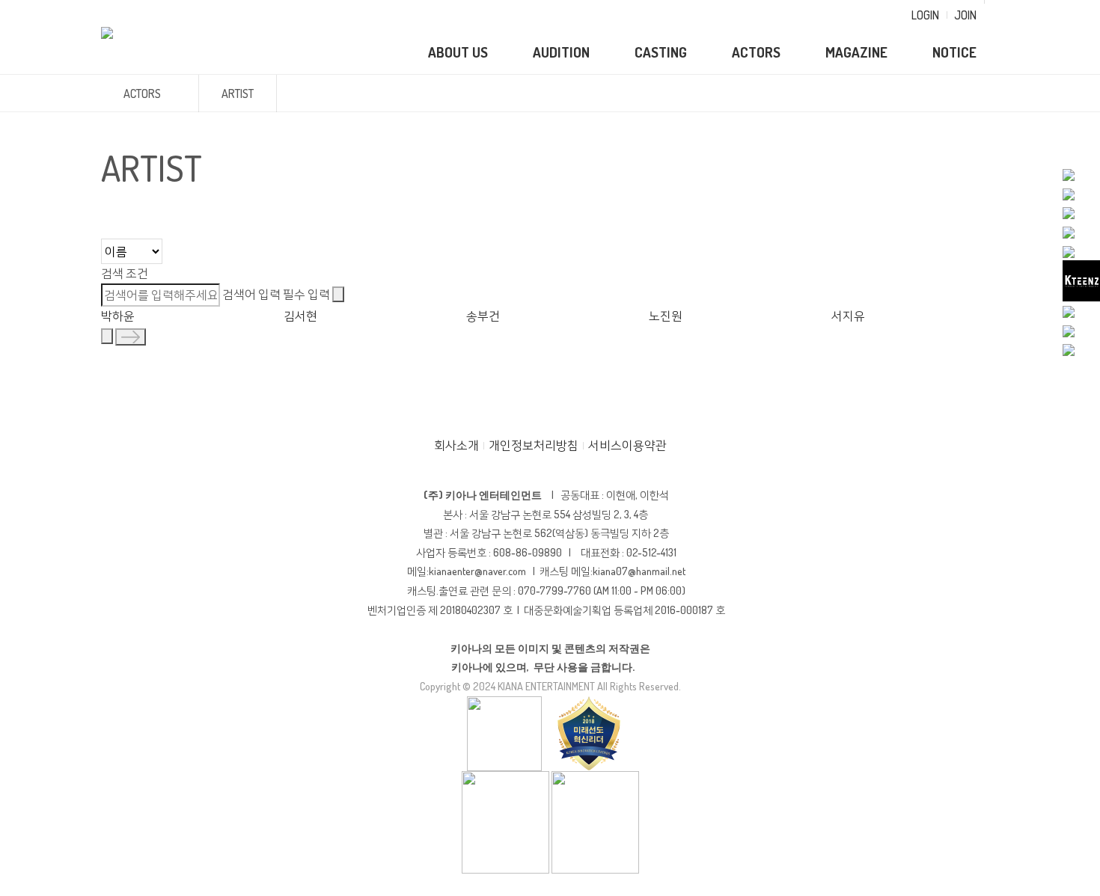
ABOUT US (458, 52)
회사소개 (456, 445)
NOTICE (954, 52)
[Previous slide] (107, 336)
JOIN (965, 14)
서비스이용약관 (627, 445)
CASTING (661, 52)
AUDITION (561, 52)
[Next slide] (130, 337)
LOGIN (925, 14)
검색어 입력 (276, 293)
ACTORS (756, 52)
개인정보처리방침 (533, 445)
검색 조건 (124, 273)
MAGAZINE (856, 52)
